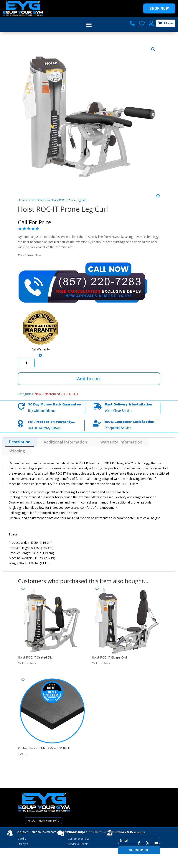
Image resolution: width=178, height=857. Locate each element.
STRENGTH (70, 394)
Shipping (17, 451)
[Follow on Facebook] (138, 843)
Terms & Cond (77, 849)
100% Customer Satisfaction (129, 422)
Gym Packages (27, 854)
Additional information (65, 442)
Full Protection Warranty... (51, 422)
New (47, 200)
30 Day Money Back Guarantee (54, 404)
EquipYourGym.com (43, 832)
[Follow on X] (147, 843)
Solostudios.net (113, 832)
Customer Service (78, 838)
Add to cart (89, 379)
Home (21, 200)
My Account (75, 854)
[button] (158, 196)
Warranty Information (121, 442)
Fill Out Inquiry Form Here (43, 820)
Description (19, 441)
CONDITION (35, 200)
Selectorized (51, 394)
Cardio (22, 838)
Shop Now (159, 8)
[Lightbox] (153, 49)
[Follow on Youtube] (156, 843)
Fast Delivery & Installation (128, 404)
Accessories (25, 849)
